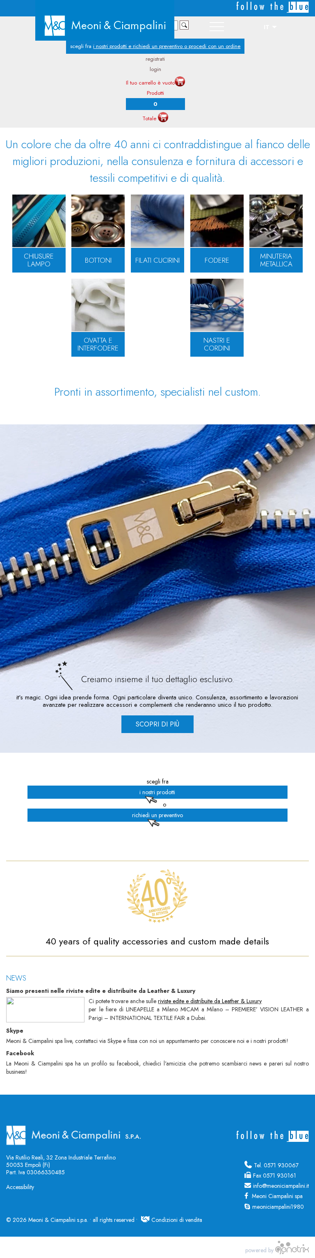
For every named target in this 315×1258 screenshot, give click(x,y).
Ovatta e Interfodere (98, 344)
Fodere (217, 260)
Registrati (155, 59)
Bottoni (98, 260)
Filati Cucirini (157, 260)
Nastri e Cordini (216, 344)
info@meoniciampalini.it (281, 1186)
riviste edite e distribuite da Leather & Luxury (210, 1001)
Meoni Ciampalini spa (276, 1196)
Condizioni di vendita (176, 1220)
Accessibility (20, 1187)
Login (155, 69)
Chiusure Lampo (39, 260)
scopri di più (157, 724)
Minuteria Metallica (276, 260)
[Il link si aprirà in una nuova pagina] (292, 1250)
